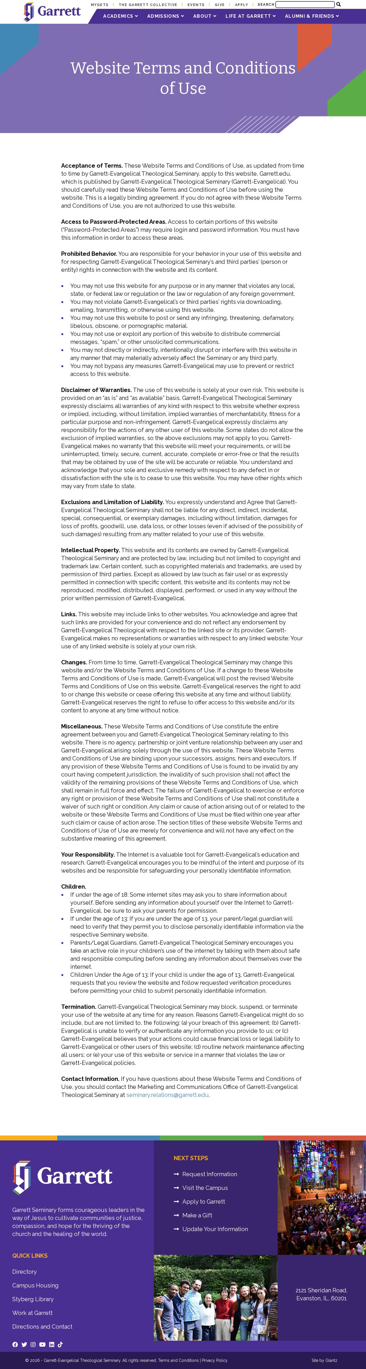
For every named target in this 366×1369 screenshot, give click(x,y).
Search (266, 4)
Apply (241, 5)
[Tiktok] (60, 1344)
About (203, 16)
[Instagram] (33, 1344)
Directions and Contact (42, 1326)
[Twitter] (24, 1344)
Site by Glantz (324, 1360)
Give (220, 5)
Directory (24, 1271)
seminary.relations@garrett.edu (167, 1094)
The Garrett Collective (148, 5)
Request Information (209, 1174)
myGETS (100, 5)
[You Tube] (42, 1344)
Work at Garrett (32, 1312)
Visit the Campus (205, 1187)
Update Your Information (215, 1229)
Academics (119, 16)
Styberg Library (33, 1299)
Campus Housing (35, 1285)
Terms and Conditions (178, 1360)
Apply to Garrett (203, 1201)
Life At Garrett (249, 16)
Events (196, 5)
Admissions (164, 16)
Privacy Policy (215, 1360)
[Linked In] (51, 1344)
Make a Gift (197, 1215)
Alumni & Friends (310, 16)
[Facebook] (15, 1344)
